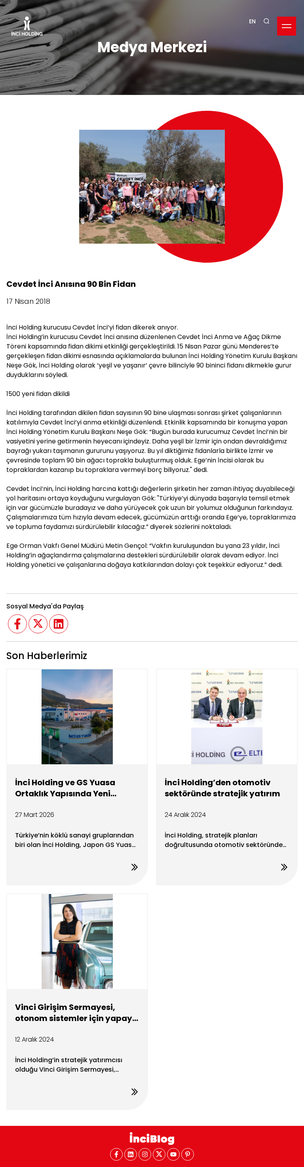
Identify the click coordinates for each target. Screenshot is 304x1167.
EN (252, 21)
